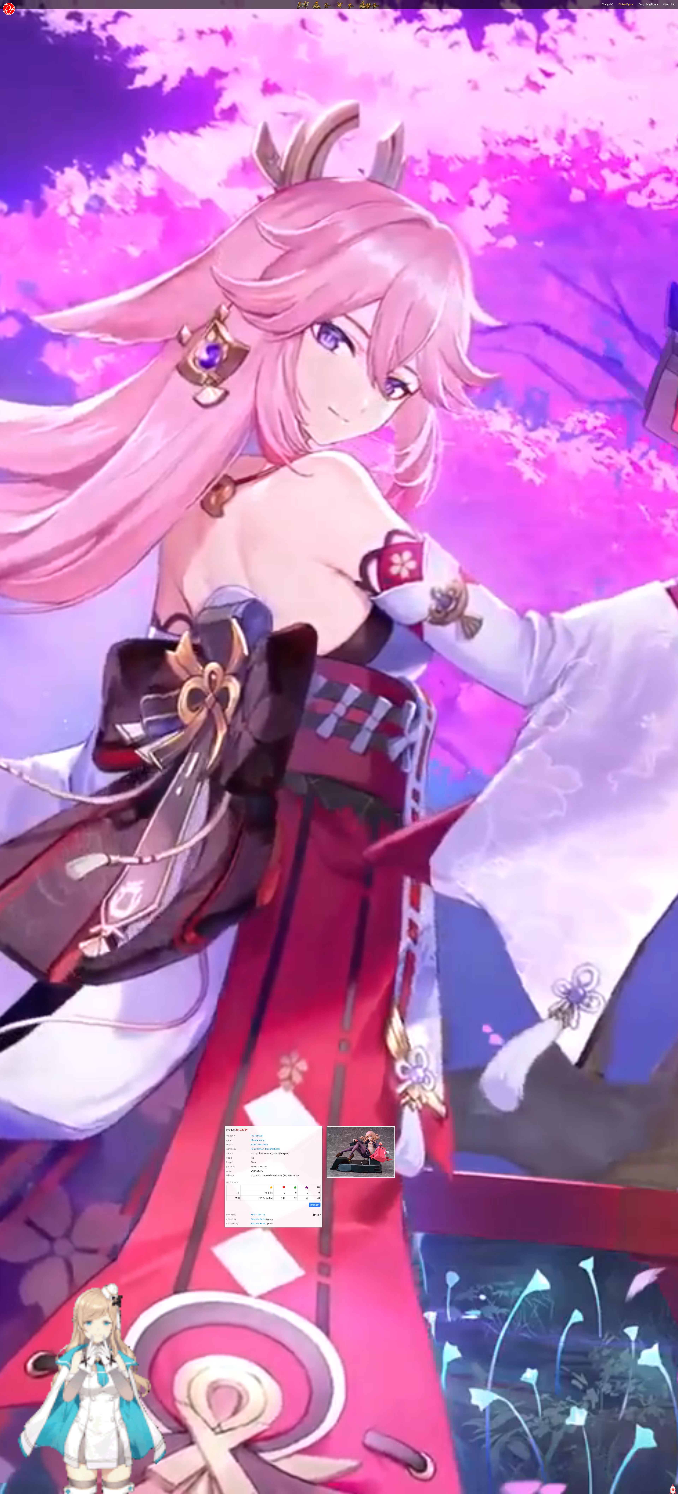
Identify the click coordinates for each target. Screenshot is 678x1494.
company (231, 1149)
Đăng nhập (669, 4)
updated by (232, 1223)
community (232, 1182)
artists (229, 1153)
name (229, 1140)
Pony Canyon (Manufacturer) (265, 1149)
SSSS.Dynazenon (260, 1144)
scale (229, 1157)
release (230, 1175)
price (228, 1171)
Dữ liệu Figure (625, 4)
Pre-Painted (256, 1135)
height (229, 1162)
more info (231, 1214)
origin (229, 1144)
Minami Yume (257, 1140)
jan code (230, 1166)
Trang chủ (607, 4)
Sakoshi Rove (258, 1219)
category (230, 1135)
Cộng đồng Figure (648, 4)
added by (231, 1219)
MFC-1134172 (258, 1214)
